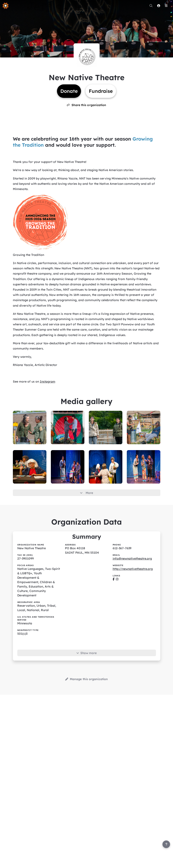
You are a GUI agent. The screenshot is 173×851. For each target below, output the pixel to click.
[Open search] (151, 5)
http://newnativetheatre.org (133, 569)
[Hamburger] (166, 5)
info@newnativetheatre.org (132, 558)
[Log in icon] (158, 5)
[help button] (166, 844)
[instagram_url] (117, 579)
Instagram (47, 381)
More (89, 493)
